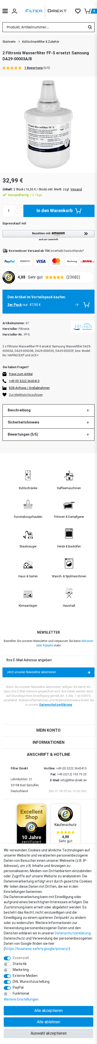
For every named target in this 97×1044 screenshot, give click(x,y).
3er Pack (14, 305)
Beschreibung (19, 410)
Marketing (21, 970)
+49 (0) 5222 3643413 (24, 381)
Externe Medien (25, 976)
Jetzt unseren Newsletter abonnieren (31, 672)
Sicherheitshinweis (23, 422)
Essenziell (21, 958)
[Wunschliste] (79, 11)
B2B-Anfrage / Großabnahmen (29, 388)
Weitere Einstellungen (21, 999)
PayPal (18, 987)
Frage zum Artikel (21, 374)
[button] (48, 235)
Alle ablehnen (48, 1022)
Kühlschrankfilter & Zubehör (40, 41)
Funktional (21, 993)
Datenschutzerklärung (55, 704)
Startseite (8, 41)
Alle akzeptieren (48, 1010)
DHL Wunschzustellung (31, 982)
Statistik (20, 964)
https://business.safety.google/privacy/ (37, 949)
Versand (76, 189)
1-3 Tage (25, 195)
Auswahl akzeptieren (49, 1033)
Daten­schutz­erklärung (73, 933)
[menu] (5, 11)
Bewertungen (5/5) (23, 434)
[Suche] (89, 27)
